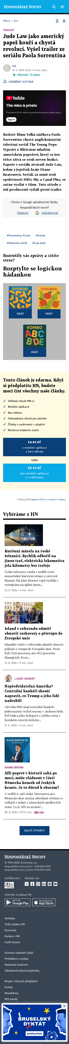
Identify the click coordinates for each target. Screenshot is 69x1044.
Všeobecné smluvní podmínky (22, 970)
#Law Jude (39, 242)
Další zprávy (34, 830)
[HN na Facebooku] (32, 884)
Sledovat (22, 213)
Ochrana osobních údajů (19, 953)
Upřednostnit (49, 213)
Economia (10, 930)
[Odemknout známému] (64, 21)
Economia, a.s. (29, 862)
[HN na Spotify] (50, 884)
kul (14, 65)
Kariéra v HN (12, 936)
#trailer (40, 235)
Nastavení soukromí (16, 964)
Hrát (20, 313)
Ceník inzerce (12, 942)
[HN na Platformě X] (27, 884)
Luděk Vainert (25, 678)
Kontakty (10, 918)
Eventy (9, 987)
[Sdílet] (57, 21)
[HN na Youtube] (55, 884)
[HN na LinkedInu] (44, 884)
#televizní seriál (17, 242)
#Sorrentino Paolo (18, 235)
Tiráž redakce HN (15, 924)
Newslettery (12, 993)
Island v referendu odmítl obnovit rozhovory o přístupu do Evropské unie (33, 633)
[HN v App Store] (43, 902)
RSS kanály (11, 999)
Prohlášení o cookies (16, 959)
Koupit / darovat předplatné (21, 981)
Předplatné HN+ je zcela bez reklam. (47, 499)
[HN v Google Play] (17, 902)
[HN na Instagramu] (38, 884)
